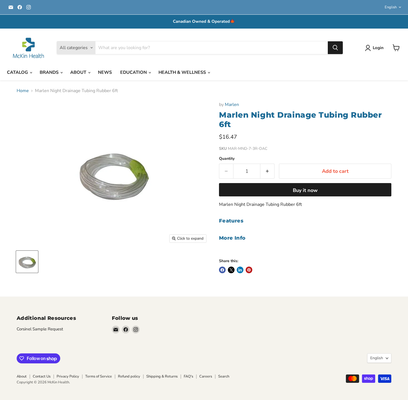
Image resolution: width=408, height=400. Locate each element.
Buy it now (305, 190)
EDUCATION (134, 72)
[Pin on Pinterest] (249, 270)
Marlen (232, 105)
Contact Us (42, 376)
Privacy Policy (68, 376)
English (391, 7)
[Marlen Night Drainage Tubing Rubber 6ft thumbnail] (27, 262)
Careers (205, 376)
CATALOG (18, 72)
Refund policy (129, 376)
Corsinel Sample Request (40, 329)
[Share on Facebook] (222, 270)
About (22, 376)
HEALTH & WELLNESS (182, 72)
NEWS (105, 72)
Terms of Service (98, 376)
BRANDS (50, 72)
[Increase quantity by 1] (267, 171)
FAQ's (188, 376)
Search (223, 376)
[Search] (335, 47)
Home (23, 90)
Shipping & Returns (162, 376)
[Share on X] (231, 270)
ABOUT (78, 72)
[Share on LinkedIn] (240, 270)
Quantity (227, 158)
